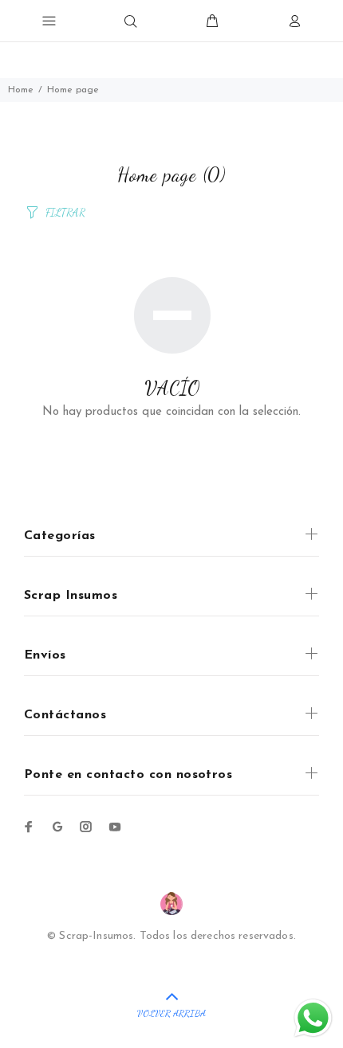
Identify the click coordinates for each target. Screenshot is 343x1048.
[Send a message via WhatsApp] (313, 1018)
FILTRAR (65, 212)
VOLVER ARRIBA (171, 1013)
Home (21, 90)
